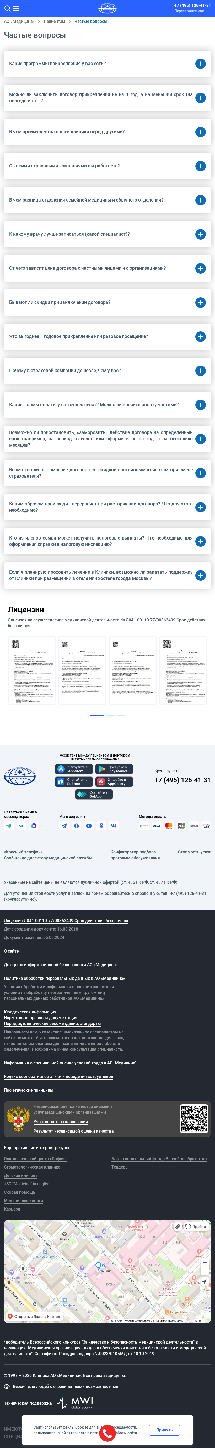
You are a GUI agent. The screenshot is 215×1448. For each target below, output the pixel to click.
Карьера (12, 1209)
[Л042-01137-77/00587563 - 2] (82, 670)
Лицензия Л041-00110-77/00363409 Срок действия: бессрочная (66, 920)
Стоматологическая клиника (32, 1167)
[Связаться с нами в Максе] (34, 825)
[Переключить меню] (16, 8)
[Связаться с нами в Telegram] (9, 825)
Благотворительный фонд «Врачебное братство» (159, 1158)
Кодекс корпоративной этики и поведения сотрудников (58, 1076)
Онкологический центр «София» (35, 1158)
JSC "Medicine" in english (27, 1184)
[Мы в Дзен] (76, 825)
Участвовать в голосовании (61, 1121)
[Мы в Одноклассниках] (101, 825)
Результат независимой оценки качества (74, 1131)
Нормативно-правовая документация (40, 1018)
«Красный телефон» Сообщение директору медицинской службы (48, 854)
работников (60, 998)
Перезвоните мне (189, 11)
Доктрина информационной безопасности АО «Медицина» (61, 965)
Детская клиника (20, 1175)
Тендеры (120, 1167)
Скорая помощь (19, 1192)
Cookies (81, 1427)
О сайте (11, 951)
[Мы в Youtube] (89, 825)
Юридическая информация (30, 1012)
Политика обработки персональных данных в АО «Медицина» (64, 978)
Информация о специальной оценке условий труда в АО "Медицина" (70, 1063)
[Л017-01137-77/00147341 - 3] (133, 670)
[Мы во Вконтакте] (114, 825)
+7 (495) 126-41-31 (192, 5)
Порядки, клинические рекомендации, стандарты (52, 1023)
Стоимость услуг (194, 852)
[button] (7, 8)
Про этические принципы (28, 1090)
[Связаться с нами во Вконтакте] (21, 825)
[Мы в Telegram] (64, 825)
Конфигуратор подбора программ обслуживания (135, 854)
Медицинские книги (23, 1200)
